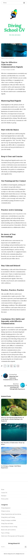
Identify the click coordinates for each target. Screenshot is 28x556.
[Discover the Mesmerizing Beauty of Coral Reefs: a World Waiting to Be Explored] (14, 407)
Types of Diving (5, 533)
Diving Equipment (5, 508)
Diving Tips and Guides (7, 523)
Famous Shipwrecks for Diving (9, 526)
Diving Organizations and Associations (11, 514)
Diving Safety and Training (8, 517)
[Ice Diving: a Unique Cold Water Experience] (14, 455)
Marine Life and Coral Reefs (8, 529)
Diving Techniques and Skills (8, 69)
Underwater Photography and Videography (12, 536)
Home (2, 489)
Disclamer (3, 495)
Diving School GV (14, 28)
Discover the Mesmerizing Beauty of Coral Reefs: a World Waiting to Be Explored (12, 419)
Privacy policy (4, 499)
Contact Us (4, 492)
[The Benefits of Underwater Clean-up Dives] (14, 432)
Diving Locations (5, 511)
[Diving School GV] (14, 14)
